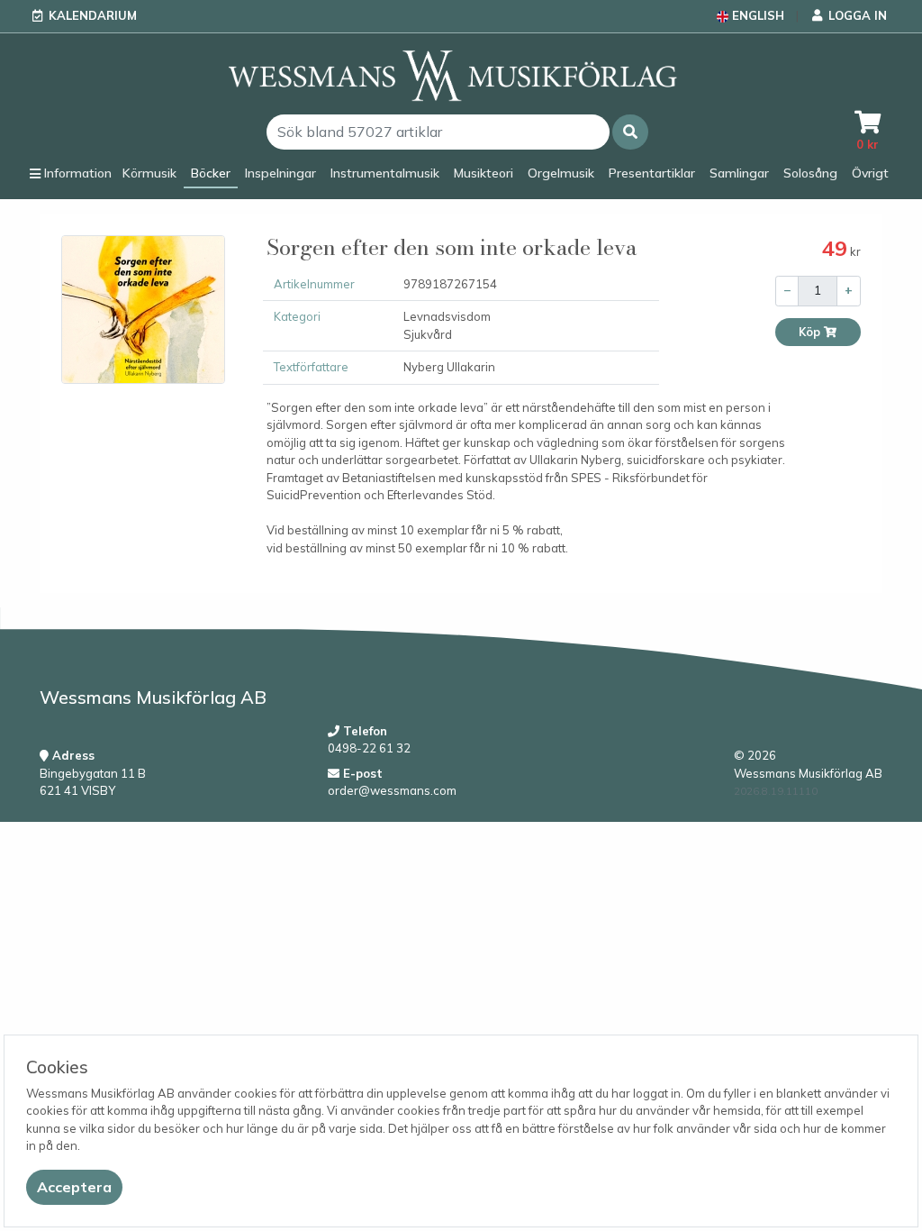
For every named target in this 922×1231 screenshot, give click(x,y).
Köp (811, 332)
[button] (630, 132)
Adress (72, 755)
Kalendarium (93, 15)
